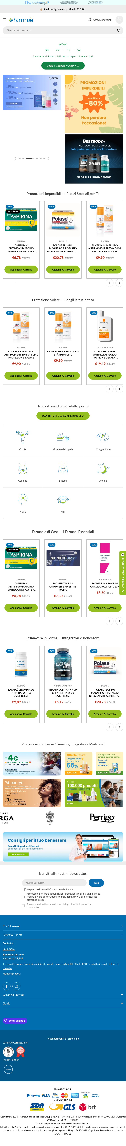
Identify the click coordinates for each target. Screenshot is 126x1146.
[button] (20, 158)
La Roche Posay (105, 347)
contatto (7, 967)
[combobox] (63, 30)
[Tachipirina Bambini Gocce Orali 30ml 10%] (105, 558)
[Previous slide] (15, 158)
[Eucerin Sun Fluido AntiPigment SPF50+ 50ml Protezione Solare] (105, 219)
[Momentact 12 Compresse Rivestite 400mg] (63, 558)
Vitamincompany (63, 686)
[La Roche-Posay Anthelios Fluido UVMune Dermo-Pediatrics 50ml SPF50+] (105, 326)
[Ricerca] (119, 30)
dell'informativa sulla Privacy (58, 889)
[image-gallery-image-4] (73, 818)
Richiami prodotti (12, 973)
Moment (62, 579)
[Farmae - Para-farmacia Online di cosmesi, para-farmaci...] (32, 763)
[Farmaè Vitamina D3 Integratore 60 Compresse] (21, 664)
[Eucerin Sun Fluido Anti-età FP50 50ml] (63, 326)
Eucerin (105, 241)
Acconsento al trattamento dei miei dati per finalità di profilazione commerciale (60, 905)
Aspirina (21, 241)
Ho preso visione (50, 889)
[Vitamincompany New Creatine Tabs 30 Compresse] (63, 664)
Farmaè (21, 686)
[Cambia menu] (5, 20)
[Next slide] (49, 158)
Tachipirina (105, 579)
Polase (63, 241)
